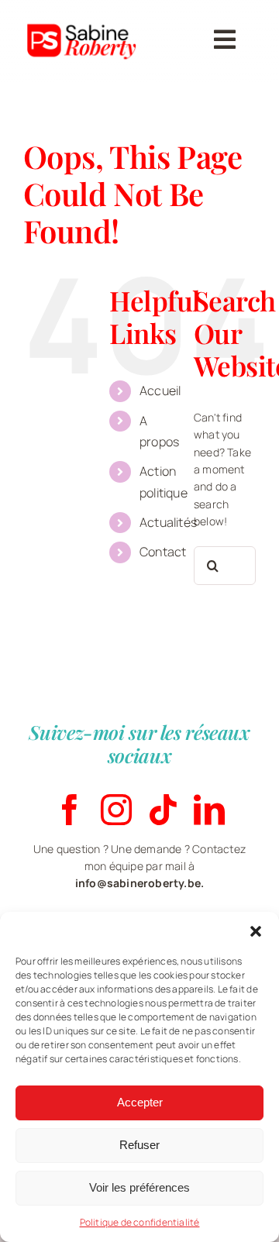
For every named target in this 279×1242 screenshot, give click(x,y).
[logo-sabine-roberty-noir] (83, 16)
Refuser (139, 1144)
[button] (256, 931)
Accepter (140, 1102)
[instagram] (116, 809)
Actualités (168, 522)
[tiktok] (162, 809)
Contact (163, 551)
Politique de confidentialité (140, 1222)
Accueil (160, 390)
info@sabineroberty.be (138, 883)
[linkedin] (209, 809)
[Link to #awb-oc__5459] (225, 39)
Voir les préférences (139, 1187)
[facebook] (69, 809)
